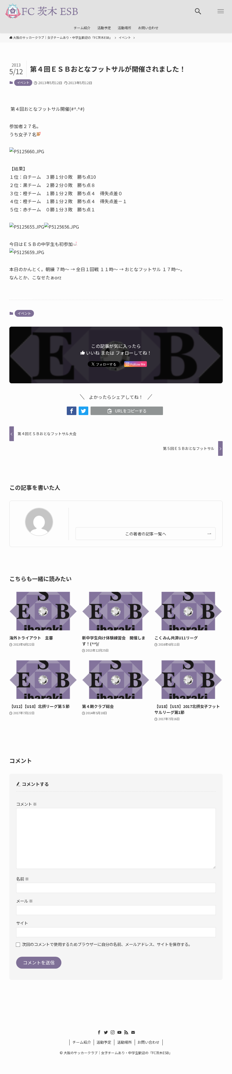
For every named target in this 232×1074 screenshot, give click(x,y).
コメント (26, 804)
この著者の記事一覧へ (145, 534)
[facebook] (99, 1032)
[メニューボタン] (220, 11)
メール (24, 901)
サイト (22, 923)
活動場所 (124, 1042)
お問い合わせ (149, 1042)
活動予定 (103, 1042)
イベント (23, 82)
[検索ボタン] (198, 11)
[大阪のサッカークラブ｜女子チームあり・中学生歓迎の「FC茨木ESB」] (41, 11)
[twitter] (105, 1032)
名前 (22, 879)
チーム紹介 (81, 1042)
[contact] (133, 1032)
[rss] (126, 1032)
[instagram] (112, 1032)
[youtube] (119, 1032)
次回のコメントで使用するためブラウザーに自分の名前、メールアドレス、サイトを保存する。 (107, 944)
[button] (71, 411)
